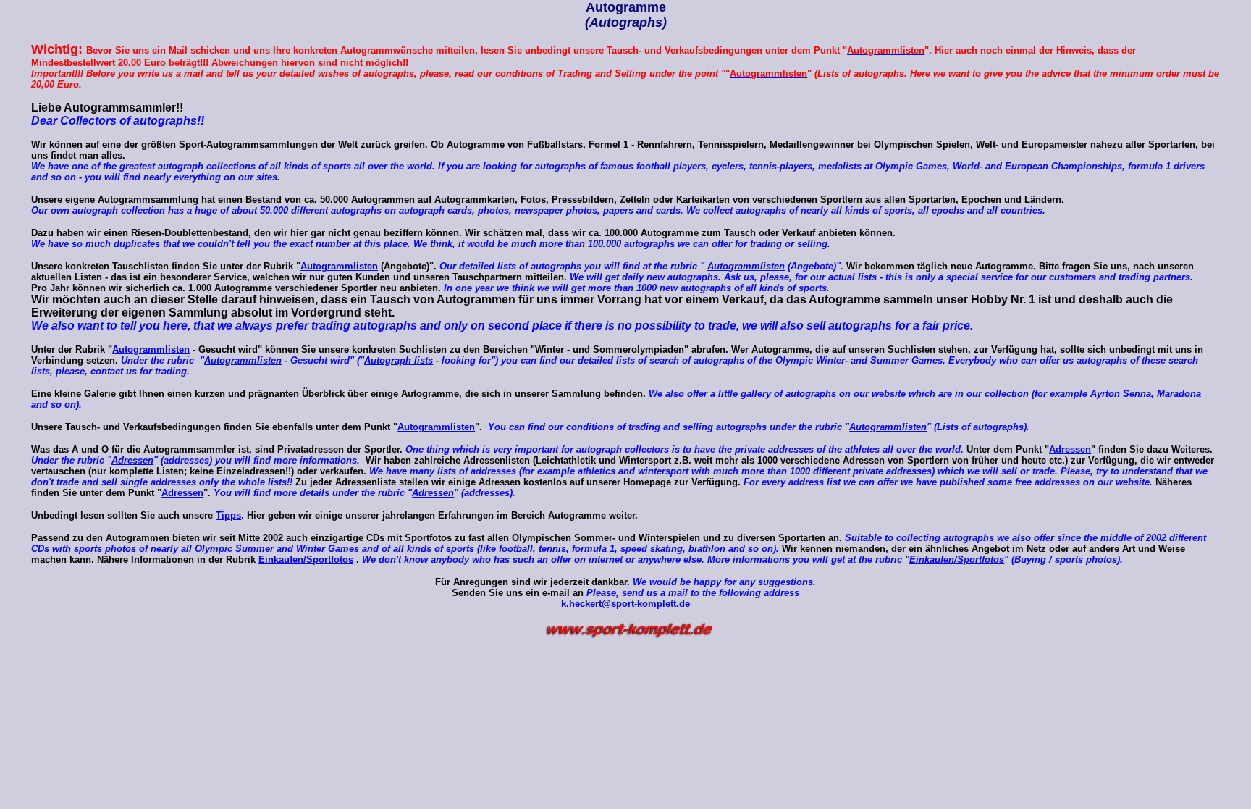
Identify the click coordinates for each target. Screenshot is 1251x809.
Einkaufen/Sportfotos (305, 559)
